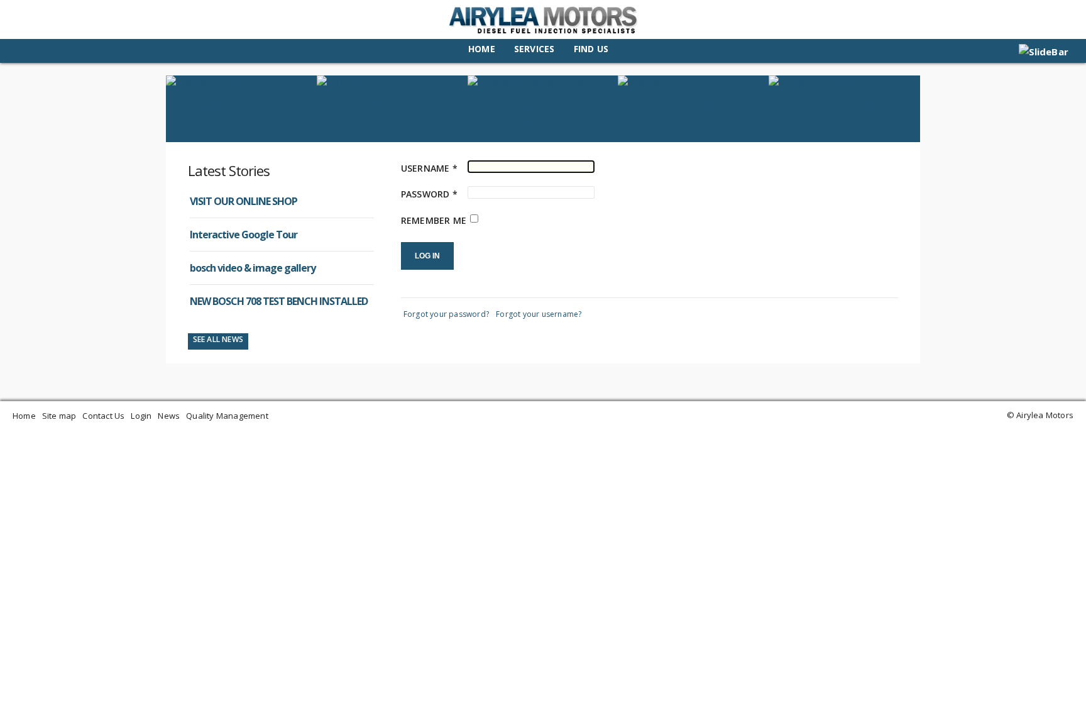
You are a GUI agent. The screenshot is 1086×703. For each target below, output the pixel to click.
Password (429, 194)
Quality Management (227, 415)
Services (534, 49)
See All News (218, 339)
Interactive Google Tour (243, 234)
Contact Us (103, 415)
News (169, 415)
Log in (427, 256)
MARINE (693, 106)
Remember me (433, 220)
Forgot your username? (538, 314)
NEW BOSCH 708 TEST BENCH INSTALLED (279, 301)
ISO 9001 (392, 106)
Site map (59, 415)
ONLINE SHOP (241, 106)
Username (429, 168)
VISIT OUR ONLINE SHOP (243, 201)
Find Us (591, 49)
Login (141, 415)
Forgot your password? (446, 314)
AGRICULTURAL (844, 106)
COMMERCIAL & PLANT (542, 115)
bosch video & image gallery (252, 268)
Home (481, 49)
